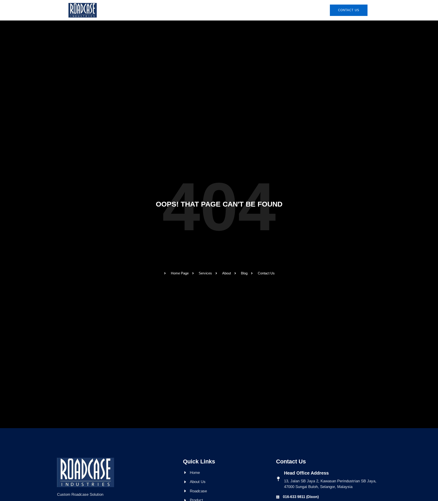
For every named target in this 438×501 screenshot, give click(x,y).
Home (153, 10)
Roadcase (201, 10)
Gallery (250, 10)
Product (226, 10)
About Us (174, 10)
